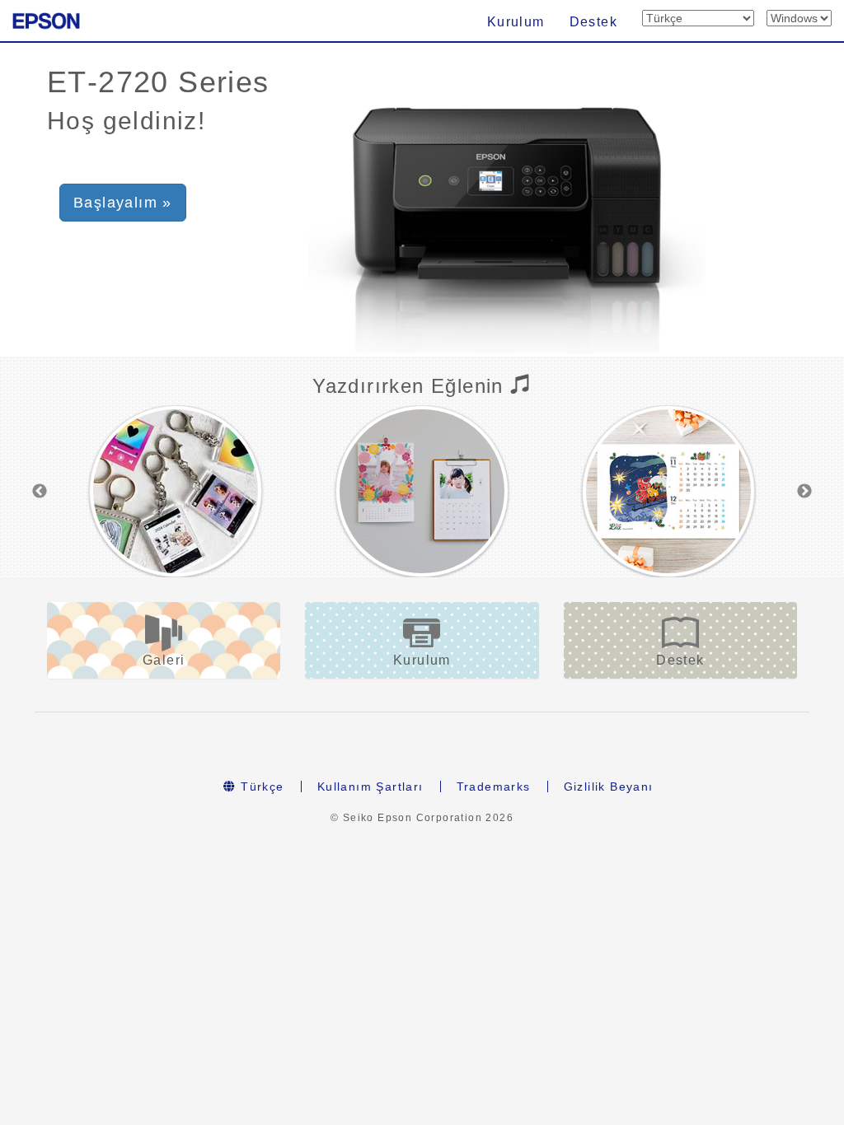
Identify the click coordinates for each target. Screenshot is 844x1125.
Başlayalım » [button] (122, 202)
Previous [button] (39, 491)
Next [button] (804, 491)
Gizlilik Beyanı (609, 786)
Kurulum (516, 22)
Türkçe (260, 786)
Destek (593, 22)
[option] (175, 491)
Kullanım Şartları (370, 786)
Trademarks (494, 786)
